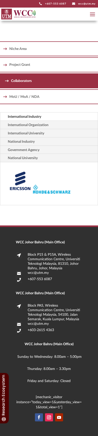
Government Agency (23, 150)
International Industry (24, 116)
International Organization (28, 125)
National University (23, 158)
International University (26, 133)
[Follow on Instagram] (49, 417)
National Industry (21, 141)
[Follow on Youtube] (59, 417)
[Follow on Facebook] (39, 417)
